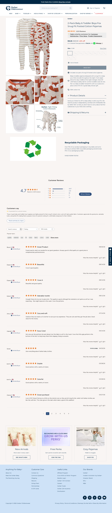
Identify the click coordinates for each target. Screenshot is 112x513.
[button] (110, 256)
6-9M (81, 53)
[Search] (70, 8)
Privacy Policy (59, 503)
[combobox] (56, 8)
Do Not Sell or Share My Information (95, 503)
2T (100, 53)
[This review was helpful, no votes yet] (100, 258)
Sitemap (80, 503)
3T (105, 53)
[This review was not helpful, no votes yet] (103, 258)
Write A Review (85, 194)
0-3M (70, 53)
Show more (54, 238)
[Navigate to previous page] (43, 413)
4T (70, 58)
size (22, 237)
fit (26, 237)
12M (86, 53)
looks (30, 237)
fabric (36, 237)
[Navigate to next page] (68, 413)
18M (90, 53)
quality (9, 237)
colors (41, 237)
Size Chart (103, 48)
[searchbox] (13, 229)
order (47, 237)
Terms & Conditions (71, 503)
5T (74, 58)
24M (95, 53)
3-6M (76, 53)
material (16, 237)
